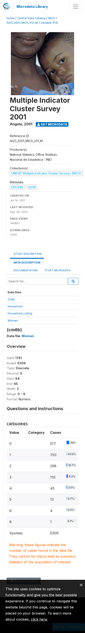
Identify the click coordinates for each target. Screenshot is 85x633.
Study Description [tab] (28, 253)
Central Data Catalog (31, 18)
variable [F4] (49, 22)
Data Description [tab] (27, 262)
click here (39, 619)
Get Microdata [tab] (59, 270)
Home (10, 18)
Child (11, 299)
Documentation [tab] (25, 270)
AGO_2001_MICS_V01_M (22, 22)
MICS (51, 18)
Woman (13, 320)
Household (15, 306)
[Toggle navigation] (76, 6)
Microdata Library (32, 6)
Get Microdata (53, 124)
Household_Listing (20, 313)
